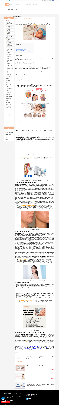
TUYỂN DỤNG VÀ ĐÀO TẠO (9, 137)
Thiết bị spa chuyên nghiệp (9, 37)
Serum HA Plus (8, 94)
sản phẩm (22, 4)
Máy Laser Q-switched (9, 30)
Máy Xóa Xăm (9, 63)
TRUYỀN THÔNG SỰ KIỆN (9, 132)
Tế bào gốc (8, 90)
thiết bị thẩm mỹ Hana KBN (36, 24)
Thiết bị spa (7, 20)
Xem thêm (52, 369)
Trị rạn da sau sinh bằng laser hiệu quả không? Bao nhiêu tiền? (38, 365)
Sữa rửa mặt (8, 102)
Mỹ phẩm (7, 78)
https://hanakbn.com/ (10, 401)
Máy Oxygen (9, 42)
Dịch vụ (26, 4)
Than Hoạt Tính (8, 92)
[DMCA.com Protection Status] (22, 404)
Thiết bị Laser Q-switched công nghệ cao (9, 23)
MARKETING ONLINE (8, 134)
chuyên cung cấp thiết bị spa (24, 346)
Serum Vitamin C (8, 104)
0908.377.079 (47, 347)
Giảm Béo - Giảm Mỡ (9, 117)
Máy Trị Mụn (9, 54)
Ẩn (19, 44)
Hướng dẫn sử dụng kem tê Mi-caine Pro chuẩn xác (36, 382)
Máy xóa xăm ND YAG (9, 61)
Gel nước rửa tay (8, 119)
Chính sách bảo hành (29, 395)
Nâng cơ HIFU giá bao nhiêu (24, 259)
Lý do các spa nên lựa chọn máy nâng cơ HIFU (27, 157)
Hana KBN (22, 354)
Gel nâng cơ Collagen (9, 88)
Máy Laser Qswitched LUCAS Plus (9, 33)
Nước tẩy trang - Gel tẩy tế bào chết (9, 107)
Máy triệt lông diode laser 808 (9, 45)
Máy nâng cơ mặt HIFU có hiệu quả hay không (26, 300)
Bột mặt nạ (7, 86)
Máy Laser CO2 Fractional (9, 27)
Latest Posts (20, 352)
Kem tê (7, 82)
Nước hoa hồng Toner (9, 109)
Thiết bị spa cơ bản (9, 76)
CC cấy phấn (8, 123)
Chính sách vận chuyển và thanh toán (31, 394)
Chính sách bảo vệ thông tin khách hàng (32, 396)
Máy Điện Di (9, 56)
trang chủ (12, 4)
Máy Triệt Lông (9, 47)
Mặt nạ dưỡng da (8, 113)
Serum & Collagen (9, 96)
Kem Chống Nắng (9, 115)
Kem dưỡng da (8, 84)
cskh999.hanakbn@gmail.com (10, 400)
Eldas (7, 121)
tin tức (30, 4)
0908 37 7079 (9, 397)
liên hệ (40, 4)
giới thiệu (17, 4)
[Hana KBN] (18, 358)
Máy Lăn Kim (9, 74)
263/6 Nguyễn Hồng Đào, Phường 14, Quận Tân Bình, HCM (33, 348)
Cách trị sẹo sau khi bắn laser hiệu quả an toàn (35, 373)
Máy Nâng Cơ (9, 58)
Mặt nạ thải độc (8, 111)
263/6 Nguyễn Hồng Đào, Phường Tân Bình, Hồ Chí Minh (14, 396)
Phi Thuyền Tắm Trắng (9, 66)
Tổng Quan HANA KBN (9, 130)
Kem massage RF (8, 80)
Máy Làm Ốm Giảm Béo (10, 50)
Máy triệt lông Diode (9, 40)
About (16, 352)
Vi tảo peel (7, 100)
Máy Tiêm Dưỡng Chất (9, 72)
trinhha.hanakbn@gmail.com (46, 0)
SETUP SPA (7, 139)
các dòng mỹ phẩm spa (34, 346)
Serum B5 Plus (8, 98)
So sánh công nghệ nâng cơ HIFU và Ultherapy (27, 205)
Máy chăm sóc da (8, 125)
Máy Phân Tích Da (9, 52)
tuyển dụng (35, 4)
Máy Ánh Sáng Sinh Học (10, 69)
